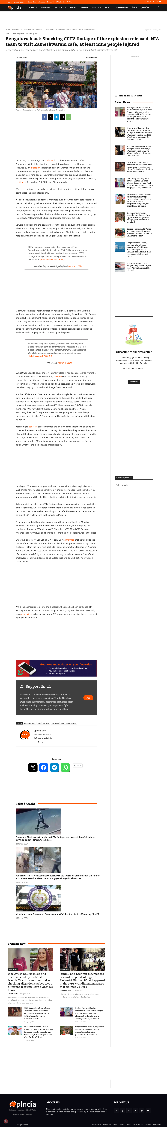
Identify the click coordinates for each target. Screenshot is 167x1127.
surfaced (49, 160)
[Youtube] (159, 1)
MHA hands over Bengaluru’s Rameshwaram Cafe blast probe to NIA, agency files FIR (57, 914)
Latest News (122, 102)
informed (69, 539)
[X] (153, 1)
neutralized (26, 614)
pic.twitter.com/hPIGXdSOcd (41, 356)
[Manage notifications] (6, 1121)
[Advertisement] (56, 585)
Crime (8, 34)
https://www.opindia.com (42, 734)
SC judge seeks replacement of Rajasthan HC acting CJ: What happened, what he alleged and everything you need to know (139, 151)
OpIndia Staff (91, 57)
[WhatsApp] (156, 1)
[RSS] (150, 1)
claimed (58, 376)
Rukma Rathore (65, 990)
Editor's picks (18, 34)
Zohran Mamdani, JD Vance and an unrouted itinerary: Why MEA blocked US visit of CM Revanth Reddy (139, 232)
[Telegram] (56, 117)
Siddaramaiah (71, 723)
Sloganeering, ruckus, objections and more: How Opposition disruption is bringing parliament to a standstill (89, 1031)
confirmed (21, 182)
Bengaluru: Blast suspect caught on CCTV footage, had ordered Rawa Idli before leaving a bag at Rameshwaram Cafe (55, 838)
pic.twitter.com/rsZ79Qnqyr (52, 259)
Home (8, 29)
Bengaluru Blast (29, 723)
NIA (62, 723)
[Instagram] (147, 1)
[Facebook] (144, 1)
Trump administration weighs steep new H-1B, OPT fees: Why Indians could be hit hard (139, 267)
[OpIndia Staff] (25, 736)
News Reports (17, 29)
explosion (35, 167)
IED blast (46, 723)
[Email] (62, 117)
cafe (39, 723)
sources (33, 426)
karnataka (55, 723)
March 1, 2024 (75, 266)
